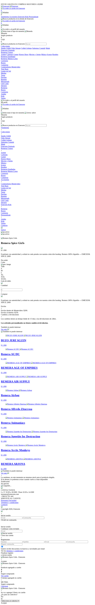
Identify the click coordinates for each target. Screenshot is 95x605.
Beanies (4, 196)
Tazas (3, 192)
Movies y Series (35, 54)
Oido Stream (16, 48)
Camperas (4, 178)
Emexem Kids (23, 17)
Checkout (4, 586)
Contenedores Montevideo (10, 184)
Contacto (4, 225)
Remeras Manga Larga (9, 171)
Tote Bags (4, 186)
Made (48, 48)
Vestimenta (5, 17)
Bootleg (55, 54)
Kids (2, 221)
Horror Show (24, 54)
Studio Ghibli (6, 48)
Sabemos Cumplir (38, 48)
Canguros (4, 173)
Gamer (15, 54)
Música (44, 54)
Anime (3, 54)
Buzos (3, 175)
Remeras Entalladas (8, 169)
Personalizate (33, 17)
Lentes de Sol (6, 188)
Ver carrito (5, 576)
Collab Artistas (26, 48)
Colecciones (5, 132)
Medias (3, 190)
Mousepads (5, 198)
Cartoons (9, 54)
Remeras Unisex (7, 148)
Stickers (4, 203)
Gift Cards (5, 200)
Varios (3, 223)
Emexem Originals (8, 146)
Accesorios (13, 17)
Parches (4, 194)
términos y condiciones (14, 551)
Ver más (4, 329)
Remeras (4, 209)
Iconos (49, 54)
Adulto (3, 219)
